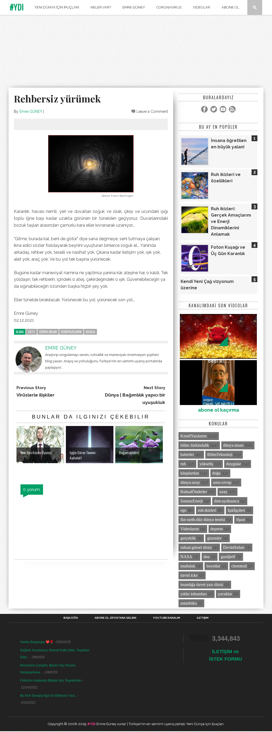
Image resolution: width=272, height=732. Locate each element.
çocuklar (225, 594)
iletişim (203, 618)
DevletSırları (233, 547)
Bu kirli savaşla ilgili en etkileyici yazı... (48, 695)
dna (206, 556)
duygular (233, 464)
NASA (186, 556)
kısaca (90, 331)
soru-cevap (222, 482)
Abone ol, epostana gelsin (115, 618)
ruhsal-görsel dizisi (196, 547)
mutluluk (187, 566)
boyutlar (213, 566)
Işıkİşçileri (236, 510)
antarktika (188, 603)
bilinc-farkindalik (194, 445)
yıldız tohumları (193, 594)
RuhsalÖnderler (193, 491)
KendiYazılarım (71, 331)
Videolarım (189, 529)
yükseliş (206, 464)
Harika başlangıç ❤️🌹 (37, 642)
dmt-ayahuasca (226, 501)
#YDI (17, 7)
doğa (216, 473)
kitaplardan (189, 473)
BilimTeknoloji (219, 454)
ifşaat (240, 519)
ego (183, 510)
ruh (183, 464)
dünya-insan (48, 331)
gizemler (214, 538)
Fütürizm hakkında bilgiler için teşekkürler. (51, 680)
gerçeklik (188, 538)
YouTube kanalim (166, 618)
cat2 (31, 331)
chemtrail (239, 566)
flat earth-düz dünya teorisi (202, 519)
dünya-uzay (190, 482)
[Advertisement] (136, 52)
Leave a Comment (152, 111)
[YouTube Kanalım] (223, 109)
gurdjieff (228, 556)
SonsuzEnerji (191, 501)
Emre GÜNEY (30, 111)
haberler (187, 454)
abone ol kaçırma (218, 410)
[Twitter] (213, 109)
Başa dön (70, 618)
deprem (216, 529)
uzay (223, 491)
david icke (189, 575)
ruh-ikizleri (207, 510)
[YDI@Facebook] (204, 109)
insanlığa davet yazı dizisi (201, 584)
